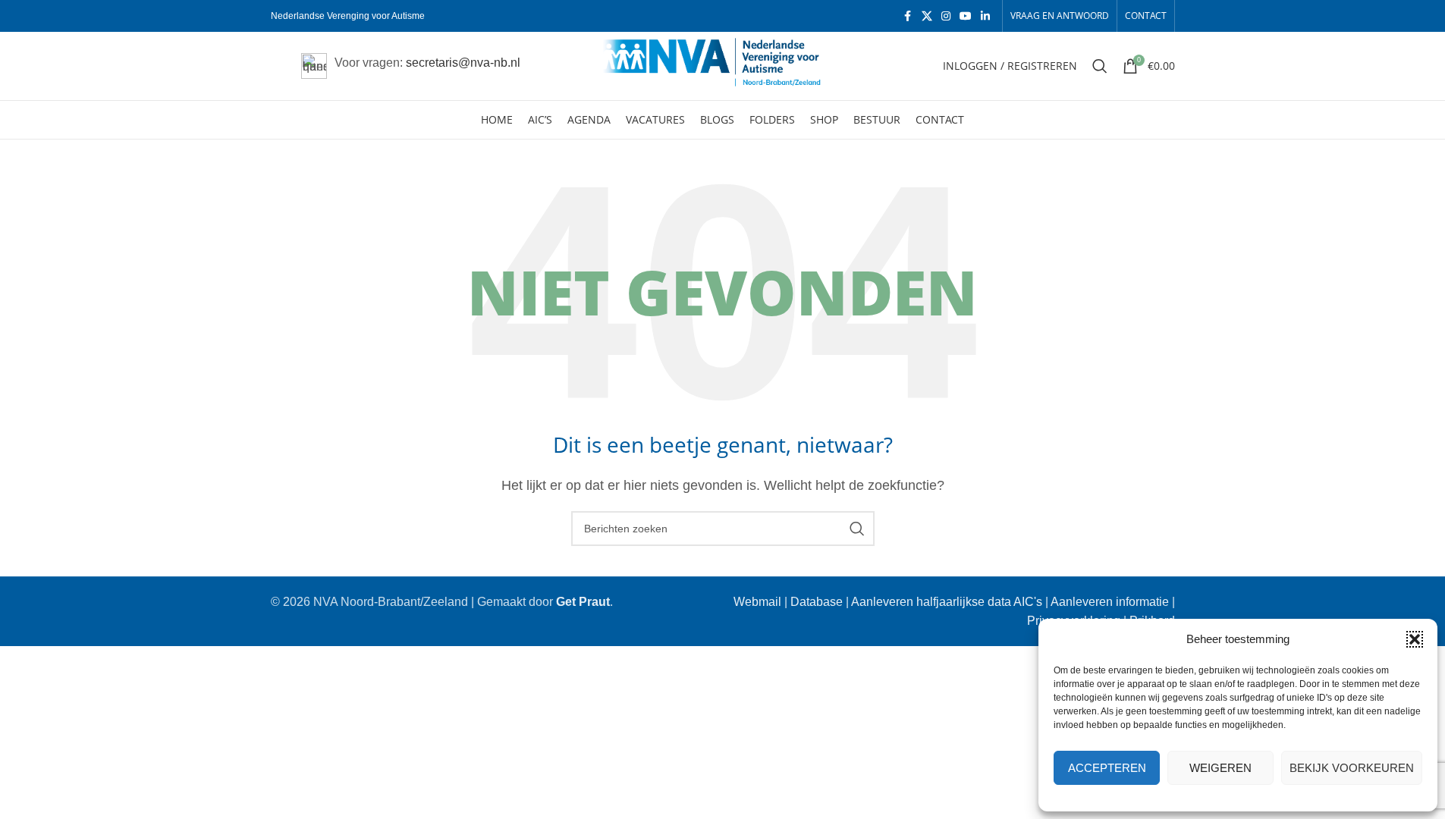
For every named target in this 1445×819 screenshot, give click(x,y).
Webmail (757, 601)
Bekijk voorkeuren (1352, 767)
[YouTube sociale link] (965, 16)
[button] (1414, 639)
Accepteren (1107, 767)
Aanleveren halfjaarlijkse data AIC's (946, 601)
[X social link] (927, 16)
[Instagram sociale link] (946, 16)
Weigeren (1220, 767)
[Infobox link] (410, 66)
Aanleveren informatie (1110, 601)
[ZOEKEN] (857, 528)
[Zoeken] (1100, 66)
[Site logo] (722, 64)
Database (816, 601)
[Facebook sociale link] (908, 16)
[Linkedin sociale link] (985, 16)
